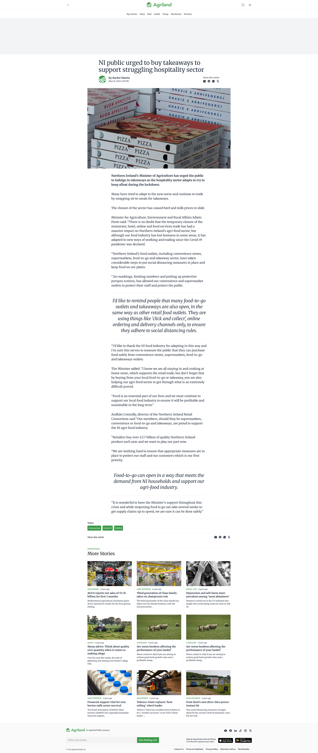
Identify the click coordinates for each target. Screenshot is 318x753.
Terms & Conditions (194, 749)
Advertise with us (228, 749)
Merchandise (243, 749)
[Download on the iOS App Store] (225, 740)
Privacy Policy (212, 749)
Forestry (188, 14)
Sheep (165, 14)
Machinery (176, 14)
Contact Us (178, 749)
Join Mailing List (148, 740)
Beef (149, 14)
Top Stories (131, 14)
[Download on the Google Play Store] (243, 740)
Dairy (142, 14)
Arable (157, 14)
